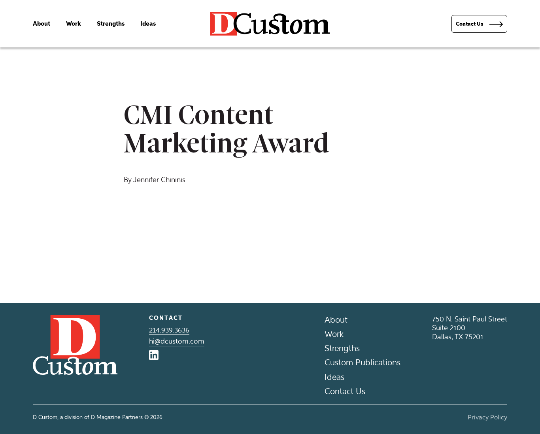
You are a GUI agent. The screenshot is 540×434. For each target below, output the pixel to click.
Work (73, 24)
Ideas (148, 24)
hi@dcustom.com (176, 341)
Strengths (111, 24)
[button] (479, 24)
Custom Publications (362, 362)
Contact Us (345, 391)
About (41, 24)
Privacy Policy (487, 417)
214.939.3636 (169, 330)
